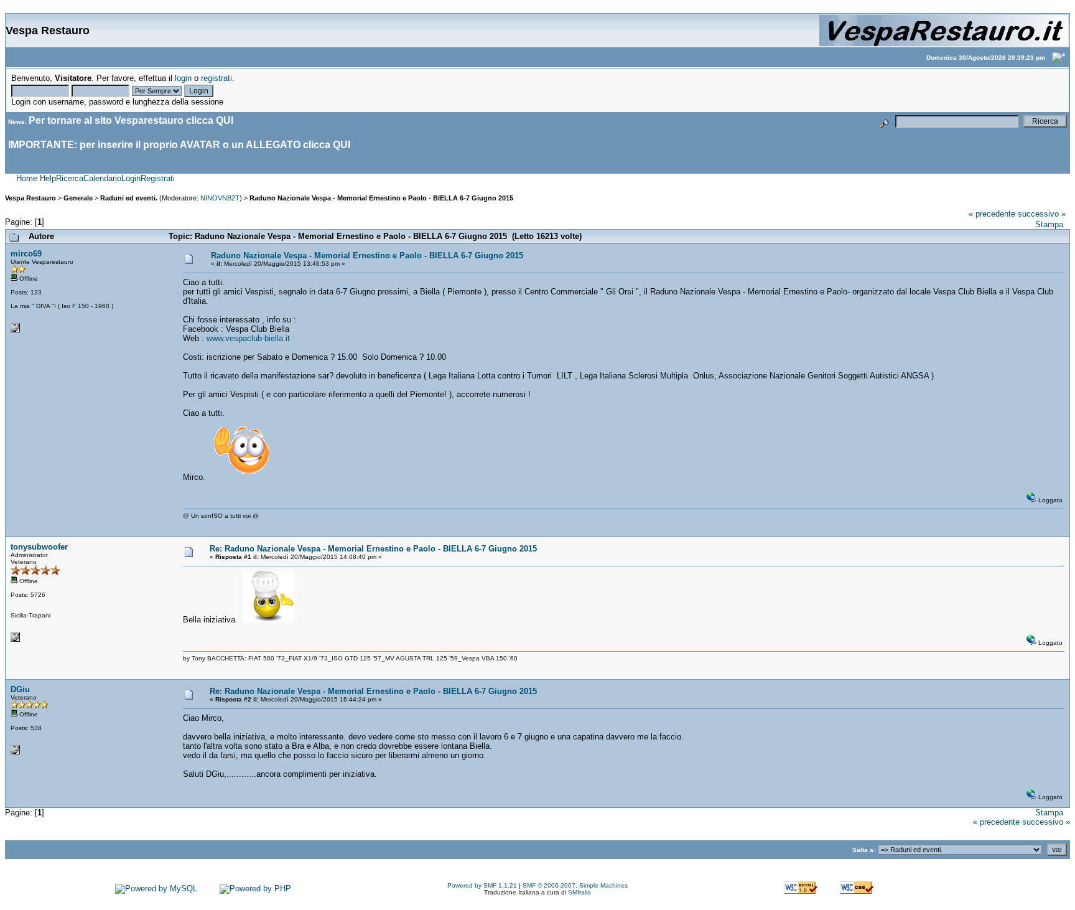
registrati (216, 78)
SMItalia (579, 892)
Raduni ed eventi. (128, 198)
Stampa (1049, 224)
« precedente (992, 213)
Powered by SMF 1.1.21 (482, 885)
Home (26, 178)
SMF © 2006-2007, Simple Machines (575, 885)
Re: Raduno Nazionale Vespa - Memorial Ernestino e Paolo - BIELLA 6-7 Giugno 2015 (373, 548)
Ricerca (69, 178)
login (183, 78)
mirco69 (26, 253)
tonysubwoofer (39, 546)
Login (131, 178)
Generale (78, 198)
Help (48, 178)
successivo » (1042, 213)
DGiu (20, 689)
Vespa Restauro (30, 198)
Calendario (102, 178)
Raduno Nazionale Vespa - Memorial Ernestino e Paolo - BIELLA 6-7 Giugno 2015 (381, 198)
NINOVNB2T (220, 198)
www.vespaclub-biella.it (248, 338)
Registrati (158, 178)
